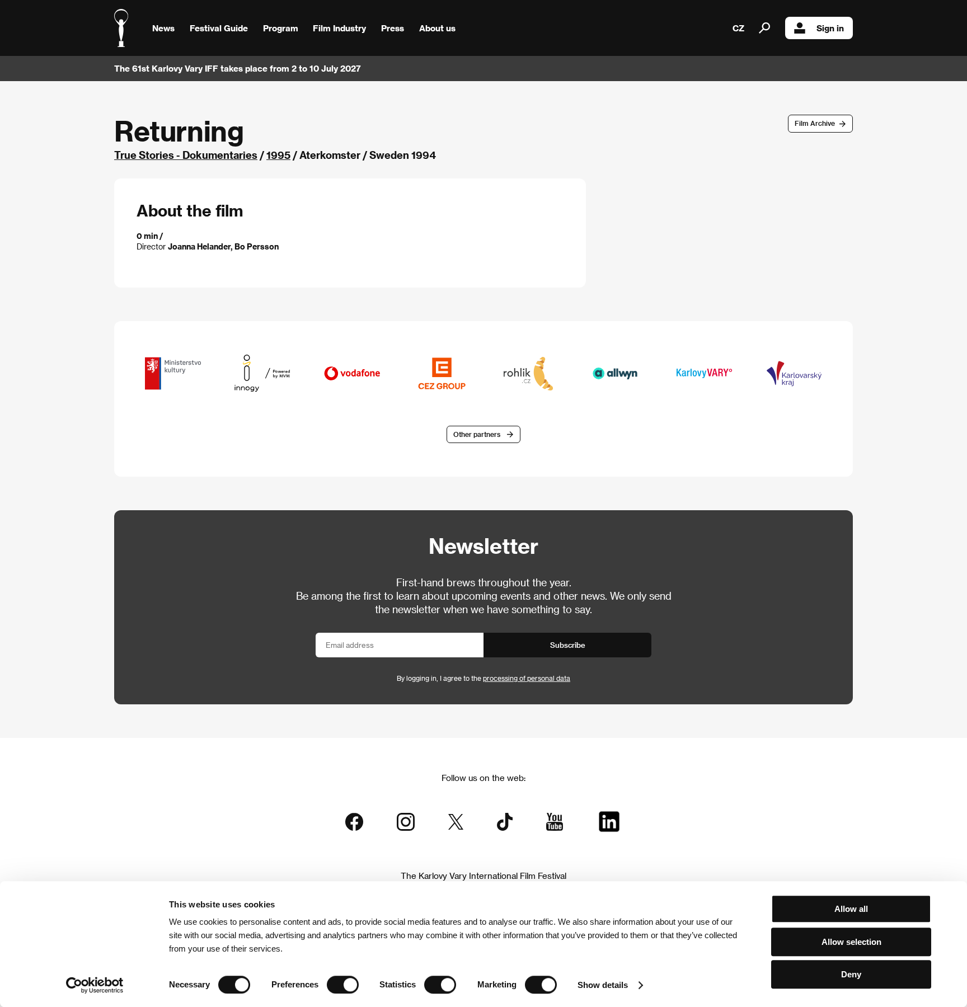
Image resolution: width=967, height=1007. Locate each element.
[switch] (343, 985)
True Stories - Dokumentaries (185, 155)
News (163, 28)
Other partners (476, 434)
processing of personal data (526, 678)
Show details (603, 985)
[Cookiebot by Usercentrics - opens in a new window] (95, 985)
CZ (738, 28)
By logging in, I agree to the (483, 678)
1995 (278, 155)
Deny (851, 974)
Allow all (851, 909)
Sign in (830, 28)
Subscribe (567, 645)
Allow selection (851, 942)
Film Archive (815, 123)
